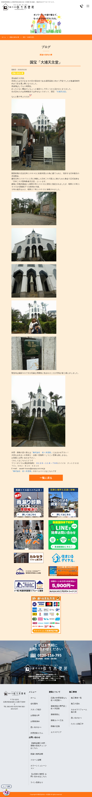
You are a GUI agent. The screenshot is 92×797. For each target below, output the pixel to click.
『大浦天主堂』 (61, 91)
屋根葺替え (55, 714)
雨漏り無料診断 (37, 754)
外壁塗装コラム (37, 733)
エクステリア (56, 732)
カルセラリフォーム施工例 (79, 710)
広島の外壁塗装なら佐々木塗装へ (59, 699)
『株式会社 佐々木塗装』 (42, 452)
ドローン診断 (36, 760)
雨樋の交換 (55, 726)
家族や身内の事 (17, 73)
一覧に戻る (46, 477)
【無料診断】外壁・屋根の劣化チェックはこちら (39, 745)
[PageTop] (84, 794)
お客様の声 (35, 715)
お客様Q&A (35, 721)
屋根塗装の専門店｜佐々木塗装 (59, 707)
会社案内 (34, 703)
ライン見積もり (37, 782)
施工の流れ (75, 703)
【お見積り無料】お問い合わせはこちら (39, 775)
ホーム (33, 698)
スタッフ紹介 (36, 709)
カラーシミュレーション (39, 766)
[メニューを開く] (87, 6)
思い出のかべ (36, 727)
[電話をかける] (81, 5)
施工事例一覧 (76, 698)
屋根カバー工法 (57, 720)
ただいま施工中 (77, 724)
